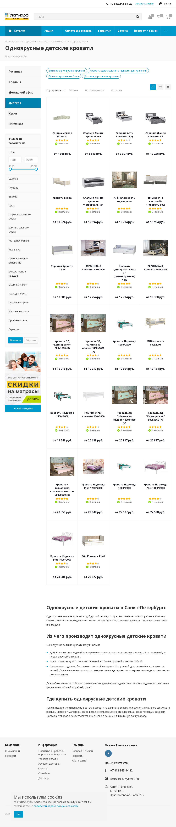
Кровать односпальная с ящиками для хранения (118, 70)
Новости (10, 755)
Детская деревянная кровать (101, 76)
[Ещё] (166, 31)
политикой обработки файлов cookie (56, 806)
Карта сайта (79, 760)
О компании (12, 751)
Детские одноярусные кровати (67, 70)
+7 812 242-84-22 (121, 770)
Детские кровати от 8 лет (64, 76)
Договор (43, 778)
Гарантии (77, 755)
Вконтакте (108, 753)
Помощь (78, 745)
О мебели (44, 773)
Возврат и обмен (82, 751)
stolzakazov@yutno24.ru (125, 778)
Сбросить (31, 340)
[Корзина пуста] (168, 17)
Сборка (42, 768)
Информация (47, 745)
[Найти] (137, 16)
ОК (18, 814)
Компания (12, 745)
